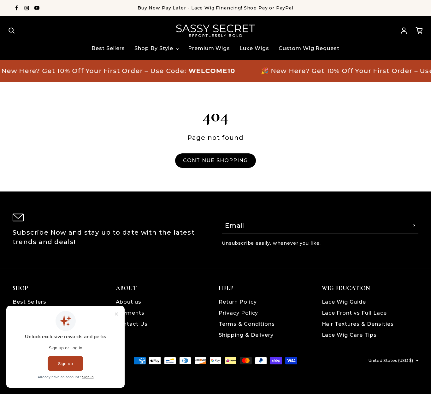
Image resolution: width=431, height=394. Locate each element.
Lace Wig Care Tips (349, 335)
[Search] (11, 30)
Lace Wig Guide (344, 302)
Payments (130, 313)
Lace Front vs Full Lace (354, 313)
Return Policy (238, 302)
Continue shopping (215, 160)
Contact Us (132, 324)
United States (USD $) (391, 360)
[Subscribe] (414, 225)
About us (129, 302)
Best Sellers (108, 48)
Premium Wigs (209, 48)
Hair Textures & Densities (358, 324)
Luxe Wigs (254, 48)
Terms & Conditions (247, 324)
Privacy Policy (238, 313)
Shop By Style (154, 48)
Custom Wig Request (309, 48)
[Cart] (419, 30)
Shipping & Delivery (246, 335)
